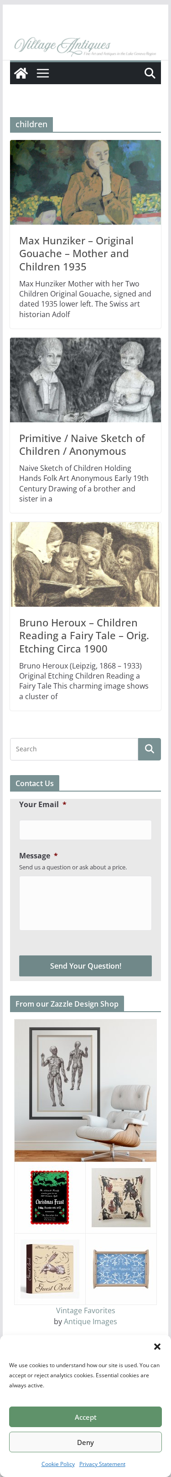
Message (38, 856)
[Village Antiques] (86, 47)
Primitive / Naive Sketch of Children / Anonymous (82, 444)
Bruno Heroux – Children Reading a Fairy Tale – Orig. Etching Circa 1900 (84, 635)
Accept (86, 1417)
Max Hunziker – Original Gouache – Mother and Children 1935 (76, 253)
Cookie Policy (58, 1464)
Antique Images (90, 1321)
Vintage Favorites (85, 1310)
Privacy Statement (102, 1464)
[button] (157, 1346)
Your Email (43, 804)
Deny (85, 1442)
